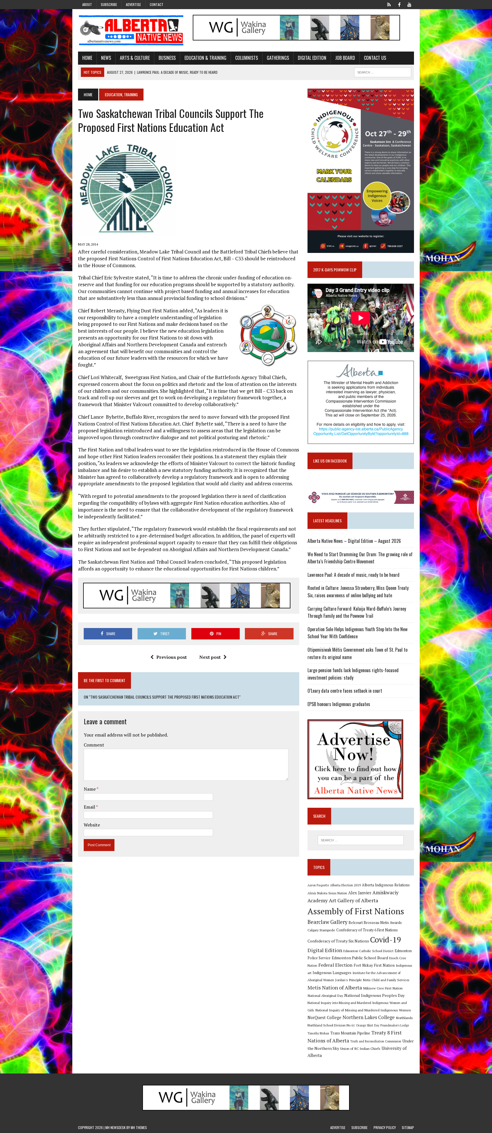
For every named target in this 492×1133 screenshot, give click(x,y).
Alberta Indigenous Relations (386, 885)
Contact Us (375, 57)
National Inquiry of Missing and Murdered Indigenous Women (363, 1010)
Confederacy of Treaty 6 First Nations (367, 930)
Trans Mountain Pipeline (350, 1033)
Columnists (246, 57)
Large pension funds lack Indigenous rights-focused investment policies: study (353, 674)
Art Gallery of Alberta (353, 900)
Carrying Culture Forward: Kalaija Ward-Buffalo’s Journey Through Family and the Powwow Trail (357, 612)
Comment (94, 745)
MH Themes (139, 1127)
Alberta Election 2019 (345, 885)
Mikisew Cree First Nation (383, 988)
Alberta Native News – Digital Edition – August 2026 (354, 540)
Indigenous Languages (332, 972)
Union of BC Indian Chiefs (360, 1048)
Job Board (345, 57)
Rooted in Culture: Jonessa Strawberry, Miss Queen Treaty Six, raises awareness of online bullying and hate (358, 591)
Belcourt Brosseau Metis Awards (375, 922)
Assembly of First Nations (356, 911)
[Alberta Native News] (131, 30)
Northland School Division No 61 (331, 1025)
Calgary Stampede (321, 930)
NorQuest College (324, 1017)
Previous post (171, 657)
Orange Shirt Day (367, 1025)
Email (90, 807)
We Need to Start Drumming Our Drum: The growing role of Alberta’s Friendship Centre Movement (360, 558)
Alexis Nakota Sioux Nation (327, 893)
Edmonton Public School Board (360, 957)
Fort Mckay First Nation (374, 965)
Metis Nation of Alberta (335, 987)
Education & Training (205, 57)
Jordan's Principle (348, 979)
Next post (210, 657)
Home (87, 57)
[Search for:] (361, 840)
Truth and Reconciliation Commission (375, 1041)
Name (90, 789)
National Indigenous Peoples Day (374, 995)
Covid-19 (385, 939)
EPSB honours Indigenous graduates (339, 704)
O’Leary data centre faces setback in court (345, 690)
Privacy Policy (385, 1127)
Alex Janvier (359, 892)
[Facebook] (399, 4)
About (87, 4)
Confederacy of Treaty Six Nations (338, 941)
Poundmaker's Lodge (394, 1025)
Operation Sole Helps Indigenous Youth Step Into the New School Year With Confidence (357, 633)
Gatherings (278, 57)
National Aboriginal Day (325, 995)
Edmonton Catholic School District (368, 951)
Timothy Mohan (318, 1033)
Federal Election (335, 965)
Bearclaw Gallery (327, 922)
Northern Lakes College (369, 1017)
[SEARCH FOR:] (382, 71)
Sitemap (408, 1127)
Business (167, 57)
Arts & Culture (135, 57)
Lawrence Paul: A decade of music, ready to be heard (353, 574)
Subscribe (109, 4)
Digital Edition (312, 57)
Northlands (404, 1017)
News (106, 57)
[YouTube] (409, 4)
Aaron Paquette (318, 885)
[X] (388, 4)
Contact (156, 4)
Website (92, 825)
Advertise (133, 4)
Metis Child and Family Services (386, 980)
